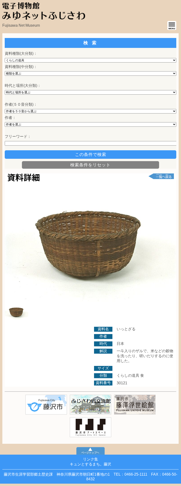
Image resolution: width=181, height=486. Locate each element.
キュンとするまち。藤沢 (90, 464)
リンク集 (90, 459)
